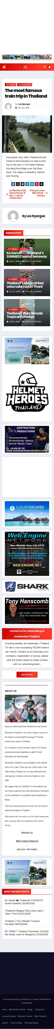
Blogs (30, 1009)
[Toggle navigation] (25, 67)
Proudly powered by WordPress (17, 999)
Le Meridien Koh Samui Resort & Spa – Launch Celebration (17, 194)
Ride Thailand (40, 1016)
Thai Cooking (16, 1023)
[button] (45, 67)
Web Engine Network (27, 841)
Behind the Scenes (17, 1009)
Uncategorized (24, 85)
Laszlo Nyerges (33, 261)
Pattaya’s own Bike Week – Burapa (37, 193)
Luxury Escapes (9, 1016)
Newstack (44, 999)
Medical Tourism (25, 1016)
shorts (23, 249)
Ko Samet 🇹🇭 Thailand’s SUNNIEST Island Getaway (27, 255)
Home (4, 1009)
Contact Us (39, 1009)
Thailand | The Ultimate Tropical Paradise (25, 315)
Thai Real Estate (31, 1023)
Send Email (27, 674)
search (5, 1023)
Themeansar (26, 1003)
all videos (10, 85)
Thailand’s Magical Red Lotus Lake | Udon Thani (25, 285)
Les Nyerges (24, 104)
